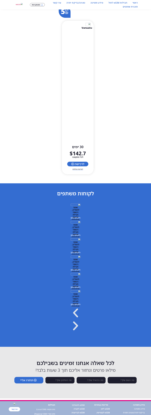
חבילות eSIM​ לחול (117, 2)
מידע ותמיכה (97, 2)
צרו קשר (57, 2)
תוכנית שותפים (130, 6)
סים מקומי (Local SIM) (45, 409)
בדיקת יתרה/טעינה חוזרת (134, 412)
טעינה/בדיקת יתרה (75, 2)
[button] (75, 313)
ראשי (135, 2)
